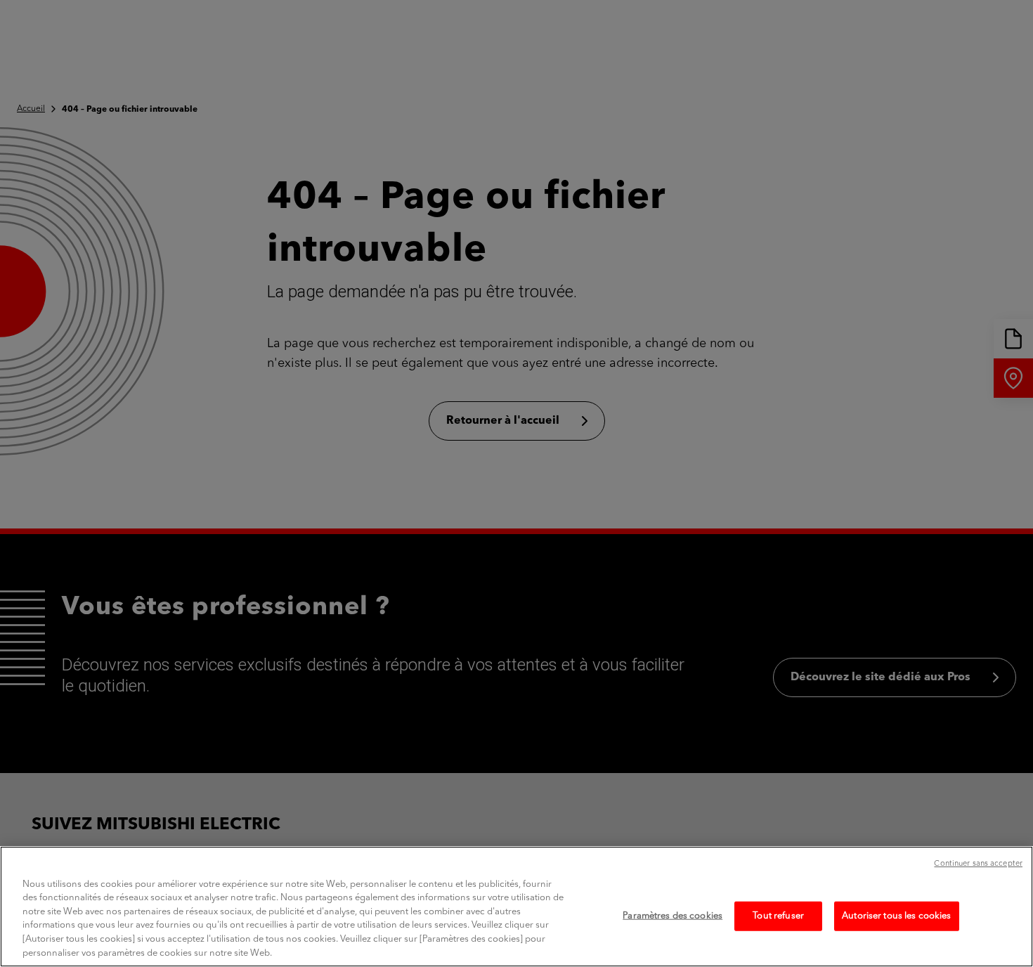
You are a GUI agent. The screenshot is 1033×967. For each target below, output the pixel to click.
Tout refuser (778, 916)
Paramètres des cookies (672, 916)
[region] (516, 906)
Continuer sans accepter (978, 864)
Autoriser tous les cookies (896, 916)
